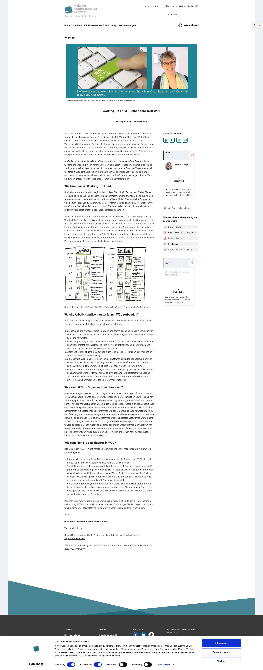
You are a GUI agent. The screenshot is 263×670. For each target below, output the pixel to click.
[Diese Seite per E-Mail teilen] (185, 140)
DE (197, 6)
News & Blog (160, 6)
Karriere (170, 6)
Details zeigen (163, 664)
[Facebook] (135, 635)
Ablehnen (221, 661)
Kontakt (191, 6)
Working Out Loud (73, 528)
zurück (71, 37)
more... (179, 174)
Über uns (149, 6)
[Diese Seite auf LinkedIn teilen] (172, 140)
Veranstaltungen (127, 25)
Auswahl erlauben (221, 652)
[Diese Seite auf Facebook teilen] (166, 140)
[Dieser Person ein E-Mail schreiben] (192, 155)
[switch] (98, 664)
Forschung (110, 25)
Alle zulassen (221, 643)
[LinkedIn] (143, 635)
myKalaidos (181, 6)
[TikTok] (151, 635)
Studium (77, 25)
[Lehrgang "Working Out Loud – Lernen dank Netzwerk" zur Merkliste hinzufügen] (192, 263)
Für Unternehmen (93, 25)
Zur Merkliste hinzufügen (179, 208)
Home (67, 25)
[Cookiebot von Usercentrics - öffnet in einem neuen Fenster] (36, 665)
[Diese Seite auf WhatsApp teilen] (178, 140)
